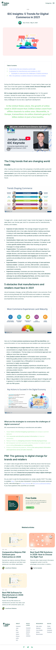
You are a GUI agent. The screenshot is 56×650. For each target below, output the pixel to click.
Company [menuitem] (18, 626)
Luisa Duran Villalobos (11, 568)
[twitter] (28, 647)
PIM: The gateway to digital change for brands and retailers (27, 75)
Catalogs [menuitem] (28, 635)
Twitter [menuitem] (48, 626)
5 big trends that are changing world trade (22, 69)
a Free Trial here (26, 483)
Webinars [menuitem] (38, 628)
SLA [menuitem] (17, 640)
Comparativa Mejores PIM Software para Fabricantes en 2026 (14, 554)
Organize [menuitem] (28, 628)
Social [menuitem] (49, 623)
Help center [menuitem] (39, 626)
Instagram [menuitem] (49, 630)
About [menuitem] (18, 623)
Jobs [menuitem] (17, 628)
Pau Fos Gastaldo (37, 568)
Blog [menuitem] (17, 630)
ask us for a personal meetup (42, 483)
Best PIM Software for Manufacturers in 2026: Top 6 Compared (13, 594)
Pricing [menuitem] (27, 633)
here (12, 481)
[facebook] (24, 647)
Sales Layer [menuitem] (28, 624)
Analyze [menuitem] (28, 632)
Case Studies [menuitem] (39, 630)
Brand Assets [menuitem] (39, 634)
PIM (3, 549)
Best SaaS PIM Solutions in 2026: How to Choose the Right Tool (41, 554)
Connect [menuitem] (28, 630)
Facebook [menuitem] (49, 632)
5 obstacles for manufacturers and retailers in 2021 (25, 71)
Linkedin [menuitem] (49, 628)
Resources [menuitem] (39, 623)
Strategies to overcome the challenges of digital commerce (29, 73)
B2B (28, 9)
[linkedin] (32, 647)
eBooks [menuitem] (38, 632)
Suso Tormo (26, 22)
